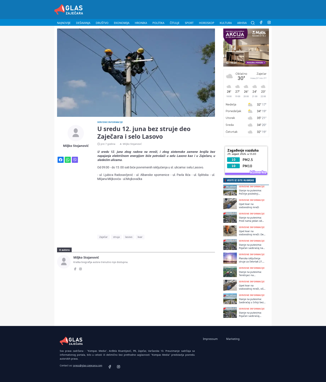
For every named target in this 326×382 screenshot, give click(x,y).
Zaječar (103, 237)
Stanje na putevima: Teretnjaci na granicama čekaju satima (250, 273)
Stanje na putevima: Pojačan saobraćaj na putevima (251, 246)
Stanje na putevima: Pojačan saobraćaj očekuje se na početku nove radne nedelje (251, 314)
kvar (140, 237)
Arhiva (242, 23)
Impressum (210, 339)
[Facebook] (261, 23)
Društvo (102, 23)
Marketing (233, 339)
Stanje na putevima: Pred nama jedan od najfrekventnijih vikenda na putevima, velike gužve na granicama (251, 219)
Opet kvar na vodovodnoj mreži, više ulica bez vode (252, 287)
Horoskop (206, 23)
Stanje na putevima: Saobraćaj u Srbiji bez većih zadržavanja (251, 300)
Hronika (141, 23)
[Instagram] (269, 23)
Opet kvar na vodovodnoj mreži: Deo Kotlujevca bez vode (252, 233)
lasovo (128, 237)
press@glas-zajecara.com (87, 365)
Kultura (226, 23)
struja (116, 237)
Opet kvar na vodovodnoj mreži (249, 205)
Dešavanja (83, 23)
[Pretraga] (252, 23)
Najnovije (64, 23)
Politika (158, 23)
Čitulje (174, 23)
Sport (189, 23)
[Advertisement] (210, 9)
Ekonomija (121, 23)
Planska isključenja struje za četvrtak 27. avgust (250, 260)
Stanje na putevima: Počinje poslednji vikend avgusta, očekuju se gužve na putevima (250, 192)
